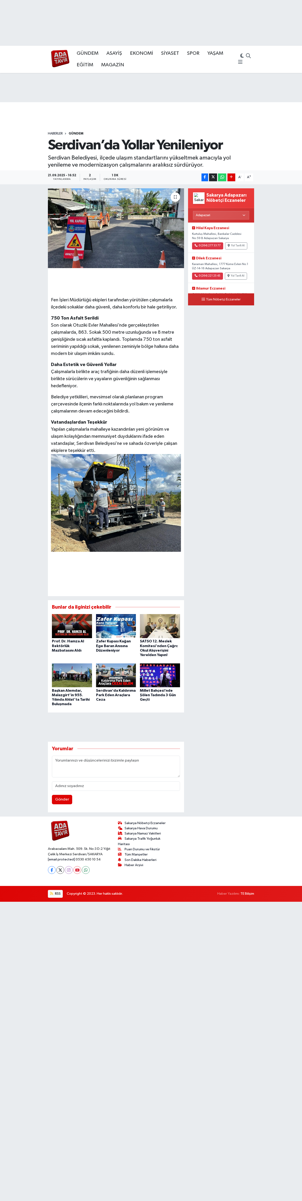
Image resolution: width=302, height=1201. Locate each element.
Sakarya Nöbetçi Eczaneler (145, 823)
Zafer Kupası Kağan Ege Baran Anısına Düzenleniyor (113, 645)
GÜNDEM (87, 53)
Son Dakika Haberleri (140, 860)
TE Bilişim (247, 893)
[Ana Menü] (240, 62)
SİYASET (170, 53)
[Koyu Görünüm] (242, 56)
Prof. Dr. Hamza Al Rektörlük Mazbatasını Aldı (68, 645)
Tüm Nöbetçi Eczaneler (223, 299)
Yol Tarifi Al (238, 245)
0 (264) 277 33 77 (210, 245)
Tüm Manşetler (136, 854)
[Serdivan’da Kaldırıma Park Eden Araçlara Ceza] (116, 675)
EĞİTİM (85, 64)
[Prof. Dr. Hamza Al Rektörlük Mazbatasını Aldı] (72, 626)
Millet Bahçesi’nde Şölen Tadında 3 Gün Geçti (158, 695)
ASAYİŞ (114, 53)
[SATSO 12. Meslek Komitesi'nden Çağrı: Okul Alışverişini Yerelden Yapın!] (160, 626)
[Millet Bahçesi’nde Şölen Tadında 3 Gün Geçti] (160, 675)
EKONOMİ (141, 53)
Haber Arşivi (134, 865)
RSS (57, 893)
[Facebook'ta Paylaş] (204, 177)
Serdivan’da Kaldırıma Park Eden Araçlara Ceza (116, 695)
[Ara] (248, 56)
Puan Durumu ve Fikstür (142, 849)
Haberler (55, 133)
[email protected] (61, 859)
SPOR (193, 53)
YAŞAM (215, 53)
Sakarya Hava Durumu (141, 828)
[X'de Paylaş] (213, 177)
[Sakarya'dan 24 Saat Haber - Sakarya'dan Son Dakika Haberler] (60, 59)
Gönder (62, 799)
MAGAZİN (112, 64)
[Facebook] (52, 870)
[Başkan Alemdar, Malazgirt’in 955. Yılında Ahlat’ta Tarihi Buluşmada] (72, 675)
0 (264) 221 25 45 (209, 275)
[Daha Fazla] (231, 177)
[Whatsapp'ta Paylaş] (222, 177)
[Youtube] (77, 870)
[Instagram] (69, 870)
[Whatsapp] (86, 870)
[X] (60, 870)
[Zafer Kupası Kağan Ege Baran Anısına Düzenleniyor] (116, 626)
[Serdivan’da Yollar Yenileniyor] (116, 228)
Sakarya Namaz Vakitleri (143, 833)
